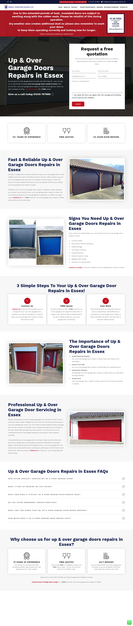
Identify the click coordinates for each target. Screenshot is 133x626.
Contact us (17, 197)
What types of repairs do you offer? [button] (30, 486)
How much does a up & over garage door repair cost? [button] (39, 518)
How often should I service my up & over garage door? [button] (40, 478)
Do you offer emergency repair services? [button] (32, 502)
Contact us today (31, 89)
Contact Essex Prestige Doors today (45, 582)
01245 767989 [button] (41, 94)
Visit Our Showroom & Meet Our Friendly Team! (56, 34)
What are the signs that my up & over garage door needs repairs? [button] (47, 510)
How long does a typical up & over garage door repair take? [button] (44, 494)
